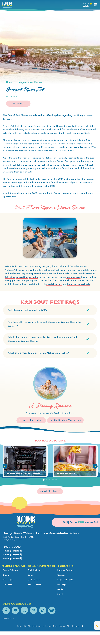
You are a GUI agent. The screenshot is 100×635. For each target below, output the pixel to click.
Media (60, 590)
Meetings (61, 585)
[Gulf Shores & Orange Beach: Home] (7, 5)
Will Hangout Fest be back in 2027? (27, 310)
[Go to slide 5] (56, 480)
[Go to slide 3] (50, 480)
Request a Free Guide (30, 420)
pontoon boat (73, 277)
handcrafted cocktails (78, 284)
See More (17, 103)
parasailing (22, 277)
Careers (61, 575)
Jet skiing (10, 277)
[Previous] (5, 466)
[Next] (95, 466)
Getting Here (34, 580)
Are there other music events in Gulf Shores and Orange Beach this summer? (44, 324)
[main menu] (95, 4)
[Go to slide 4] (53, 480)
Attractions (7, 580)
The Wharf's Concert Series (22, 473)
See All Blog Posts (49, 491)
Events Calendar (10, 570)
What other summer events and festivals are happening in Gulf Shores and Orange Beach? (42, 339)
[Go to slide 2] (46, 480)
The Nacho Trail (65, 473)
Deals (30, 575)
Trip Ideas (7, 585)
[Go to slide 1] (43, 480)
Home (9, 82)
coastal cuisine (54, 284)
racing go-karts (13, 281)
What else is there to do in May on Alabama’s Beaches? (38, 353)
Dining (5, 575)
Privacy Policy (8, 619)
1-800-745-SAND (11, 547)
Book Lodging (34, 570)
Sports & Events (65, 580)
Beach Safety (34, 585)
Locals (60, 594)
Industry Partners (65, 570)
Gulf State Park (61, 281)
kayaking (33, 277)
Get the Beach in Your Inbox (64, 420)
